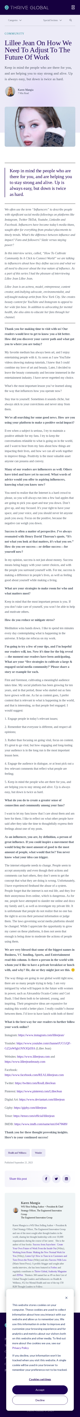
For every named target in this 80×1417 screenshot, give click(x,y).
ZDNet (19, 1275)
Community (14, 33)
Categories (13, 20)
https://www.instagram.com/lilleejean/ (41, 1035)
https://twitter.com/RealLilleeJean (35, 1083)
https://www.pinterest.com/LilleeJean (39, 1091)
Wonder (38, 1152)
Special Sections (50, 20)
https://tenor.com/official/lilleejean (34, 1116)
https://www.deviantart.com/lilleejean (42, 1099)
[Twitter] (56, 1178)
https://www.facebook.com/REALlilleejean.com (34, 1075)
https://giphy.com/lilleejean (30, 1107)
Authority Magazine (57, 1271)
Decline (40, 1400)
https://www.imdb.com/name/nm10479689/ (41, 1124)
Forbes (54, 1267)
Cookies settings (40, 1379)
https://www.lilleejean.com (33, 1056)
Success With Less (57, 1260)
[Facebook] (46, 1178)
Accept (40, 1389)
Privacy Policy (20, 1347)
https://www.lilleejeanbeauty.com (25, 1061)
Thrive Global (40, 1271)
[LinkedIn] (66, 1178)
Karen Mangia (25, 89)
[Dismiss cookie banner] (66, 1297)
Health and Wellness (17, 1152)
